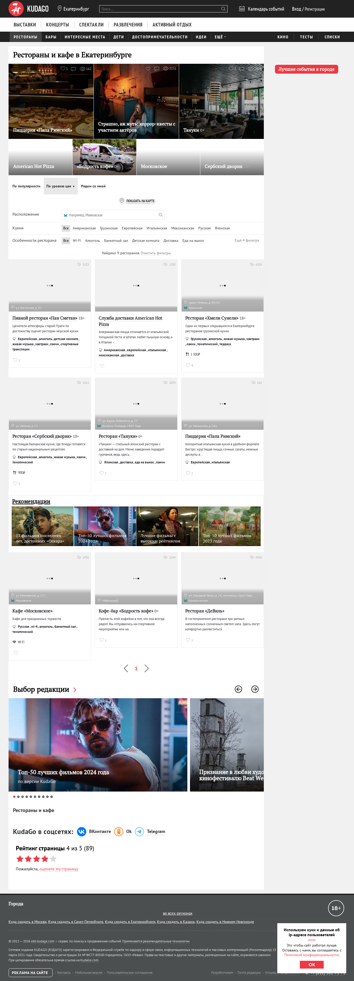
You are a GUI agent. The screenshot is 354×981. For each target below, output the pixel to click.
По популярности (26, 186)
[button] (238, 689)
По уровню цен (60, 186)
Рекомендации (31, 501)
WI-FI (21, 642)
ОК (312, 964)
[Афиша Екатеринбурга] (28, 9)
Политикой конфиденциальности (311, 954)
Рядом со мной (93, 186)
